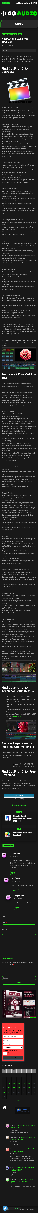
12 (14, 1083)
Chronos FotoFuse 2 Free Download (22, 833)
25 (9, 1092)
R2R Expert (16, 878)
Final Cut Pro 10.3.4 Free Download (15, 40)
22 (29, 1088)
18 (9, 1088)
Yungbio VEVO (15, 853)
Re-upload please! (20, 805)
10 (4, 1083)
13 (19, 1083)
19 (14, 1088)
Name (4, 916)
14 (24, 1083)
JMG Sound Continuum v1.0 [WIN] (26, 3)
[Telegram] (5, 1208)
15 (29, 1083)
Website (4, 929)
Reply (13, 873)
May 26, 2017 (7, 46)
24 (4, 1092)
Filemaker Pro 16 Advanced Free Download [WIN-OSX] (23, 818)
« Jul (18, 1100)
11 (9, 1083)
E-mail (4, 923)
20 (19, 1088)
